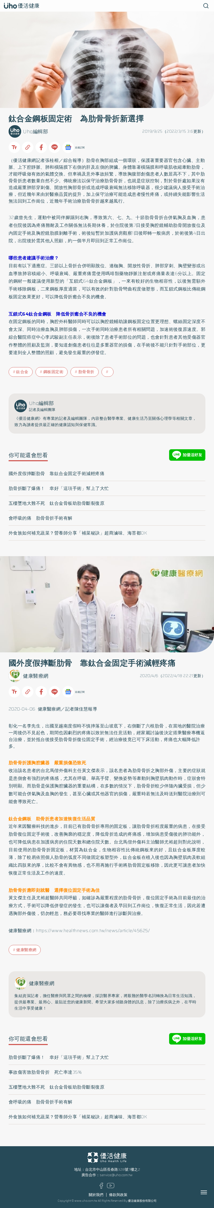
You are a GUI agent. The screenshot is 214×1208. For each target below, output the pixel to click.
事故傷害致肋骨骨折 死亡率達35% (45, 1072)
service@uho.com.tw (116, 1175)
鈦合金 (22, 372)
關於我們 (96, 1195)
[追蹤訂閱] (68, 147)
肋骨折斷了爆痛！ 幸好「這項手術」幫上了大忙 (59, 488)
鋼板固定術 (53, 372)
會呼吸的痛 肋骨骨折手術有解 (41, 518)
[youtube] (110, 1187)
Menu (209, 1192)
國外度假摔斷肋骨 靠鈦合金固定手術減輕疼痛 (57, 473)
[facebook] (101, 1187)
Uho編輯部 (35, 131)
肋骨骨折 (86, 372)
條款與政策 (118, 1195)
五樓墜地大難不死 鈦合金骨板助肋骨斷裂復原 (57, 503)
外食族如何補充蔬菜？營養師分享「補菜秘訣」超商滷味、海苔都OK (78, 533)
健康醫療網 (36, 676)
